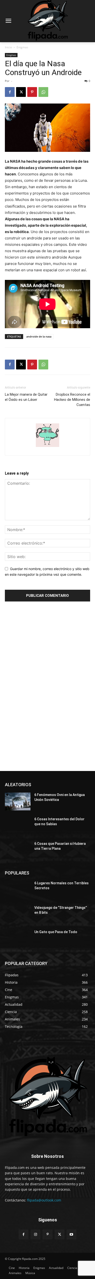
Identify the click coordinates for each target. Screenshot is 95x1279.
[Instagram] (35, 1234)
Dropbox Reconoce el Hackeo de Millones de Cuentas (72, 399)
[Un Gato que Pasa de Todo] (17, 939)
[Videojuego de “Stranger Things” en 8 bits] (17, 914)
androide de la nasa (38, 336)
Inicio (8, 47)
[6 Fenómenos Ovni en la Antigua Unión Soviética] (17, 802)
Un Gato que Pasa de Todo (55, 932)
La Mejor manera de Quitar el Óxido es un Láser (26, 397)
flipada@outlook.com (44, 1200)
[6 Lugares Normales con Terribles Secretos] (17, 890)
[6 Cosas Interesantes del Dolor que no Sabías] (17, 826)
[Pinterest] (32, 92)
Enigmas (22, 47)
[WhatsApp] (43, 92)
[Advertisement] (41, 686)
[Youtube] (71, 1234)
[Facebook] (10, 92)
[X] (21, 92)
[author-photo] (47, 447)
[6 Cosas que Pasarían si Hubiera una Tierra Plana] (17, 850)
